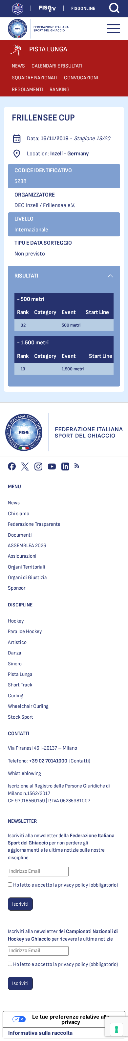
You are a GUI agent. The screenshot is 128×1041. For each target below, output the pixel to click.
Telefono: (37, 761)
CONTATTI (18, 734)
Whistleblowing (24, 773)
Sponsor (16, 588)
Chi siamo (18, 514)
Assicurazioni (22, 556)
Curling (15, 696)
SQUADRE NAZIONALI (34, 78)
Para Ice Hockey (25, 631)
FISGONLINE (83, 8)
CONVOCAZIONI (81, 78)
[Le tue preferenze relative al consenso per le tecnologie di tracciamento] (116, 1029)
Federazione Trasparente (34, 524)
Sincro (15, 664)
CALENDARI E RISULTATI (57, 66)
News (14, 503)
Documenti (20, 535)
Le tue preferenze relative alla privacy (70, 1019)
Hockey (16, 621)
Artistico (17, 642)
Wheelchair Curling (28, 706)
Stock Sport (20, 717)
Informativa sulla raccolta (40, 1032)
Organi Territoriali (26, 567)
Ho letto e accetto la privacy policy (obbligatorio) (65, 885)
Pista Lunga (20, 674)
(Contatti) (79, 761)
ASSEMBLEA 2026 (27, 546)
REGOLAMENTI (27, 90)
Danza (14, 653)
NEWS (18, 66)
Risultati (26, 275)
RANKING (60, 90)
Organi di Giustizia (27, 577)
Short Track (20, 685)
